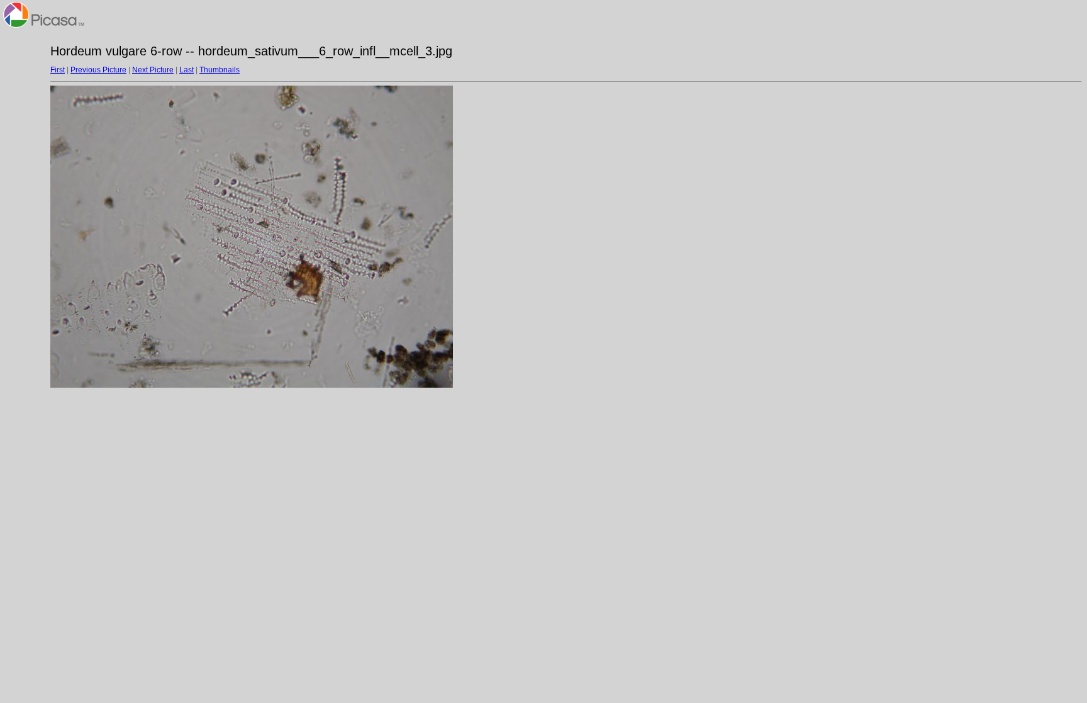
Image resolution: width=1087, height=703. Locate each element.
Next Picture (153, 69)
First (57, 69)
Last (186, 69)
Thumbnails (219, 69)
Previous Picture (98, 69)
